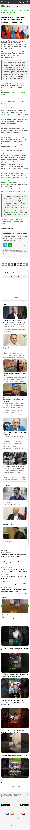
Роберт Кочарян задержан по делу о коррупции (14, 433)
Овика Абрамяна (11, 179)
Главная (3, 12)
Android (22, 196)
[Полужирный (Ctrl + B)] (4, 276)
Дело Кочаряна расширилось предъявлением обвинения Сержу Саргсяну (14, 400)
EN (5, 1)
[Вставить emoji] (18, 276)
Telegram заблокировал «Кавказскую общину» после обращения (13, 731)
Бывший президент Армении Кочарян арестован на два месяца (14, 321)
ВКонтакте (7, 212)
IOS (26, 196)
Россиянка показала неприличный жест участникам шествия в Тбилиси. (14, 781)
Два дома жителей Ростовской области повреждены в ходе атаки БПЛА (13, 555)
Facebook (17, 211)
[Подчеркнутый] (11, 276)
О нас (2, 801)
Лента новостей (11, 12)
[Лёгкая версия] (8, 2)
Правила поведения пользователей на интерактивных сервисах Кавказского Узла (15, 819)
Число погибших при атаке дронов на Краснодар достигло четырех (13, 590)
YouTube (25, 214)
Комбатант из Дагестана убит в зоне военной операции (13, 563)
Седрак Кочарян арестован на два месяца (14, 374)
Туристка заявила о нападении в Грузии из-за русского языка (14, 756)
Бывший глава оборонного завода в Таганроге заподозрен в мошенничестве (14, 570)
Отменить (15, 297)
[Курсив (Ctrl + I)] (8, 276)
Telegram (21, 203)
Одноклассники (15, 212)
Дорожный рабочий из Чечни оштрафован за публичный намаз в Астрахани (13, 619)
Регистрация (15, 293)
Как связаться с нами (13, 801)
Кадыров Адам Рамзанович (12, 544)
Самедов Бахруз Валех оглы (12, 504)
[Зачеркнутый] (14, 276)
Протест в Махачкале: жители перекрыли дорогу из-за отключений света (14, 675)
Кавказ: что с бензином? (10, 10)
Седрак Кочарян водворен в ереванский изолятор (12, 349)
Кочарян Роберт (8, 524)
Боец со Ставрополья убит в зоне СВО (13, 584)
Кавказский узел (6, 83)
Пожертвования (25, 801)
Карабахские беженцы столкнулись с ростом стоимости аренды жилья (14, 467)
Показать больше (15, 786)
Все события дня (23, 593)
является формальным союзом (17, 191)
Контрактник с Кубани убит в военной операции (13, 577)
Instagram (24, 211)
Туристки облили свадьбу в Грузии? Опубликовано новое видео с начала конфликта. (13, 702)
